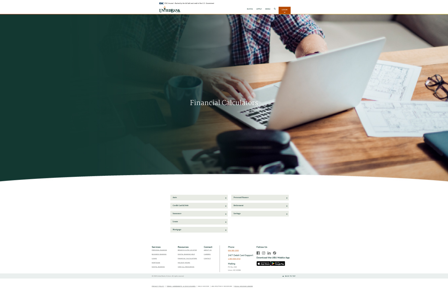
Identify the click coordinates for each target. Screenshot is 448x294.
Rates (250, 9)
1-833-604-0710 (234, 259)
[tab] (165, 247)
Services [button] (156, 247)
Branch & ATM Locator (187, 250)
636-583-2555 (233, 250)
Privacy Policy (158, 286)
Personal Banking (159, 250)
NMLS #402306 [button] (203, 286)
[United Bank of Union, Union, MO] (169, 9)
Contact (207, 258)
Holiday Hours (184, 263)
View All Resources (186, 267)
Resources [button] (183, 247)
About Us (208, 250)
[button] (199, 197)
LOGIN (284, 10)
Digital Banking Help (186, 254)
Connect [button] (208, 247)
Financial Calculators (187, 258)
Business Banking (159, 254)
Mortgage (156, 263)
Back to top (290, 276)
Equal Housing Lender (243, 286)
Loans (154, 258)
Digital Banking (158, 267)
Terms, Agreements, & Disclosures (181, 286)
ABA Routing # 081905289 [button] (221, 286)
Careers (207, 254)
